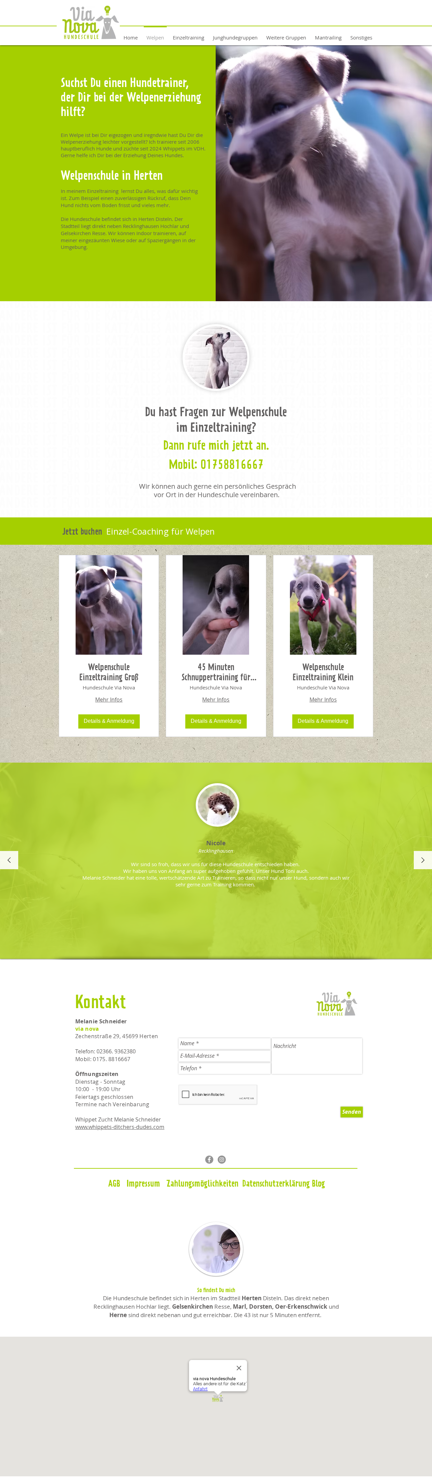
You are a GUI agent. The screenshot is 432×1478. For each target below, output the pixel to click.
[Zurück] (9, 860)
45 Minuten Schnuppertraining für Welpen (216, 673)
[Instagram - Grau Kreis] (222, 1160)
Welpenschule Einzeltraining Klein (323, 672)
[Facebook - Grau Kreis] (209, 1160)
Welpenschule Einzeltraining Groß (109, 672)
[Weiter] (423, 860)
